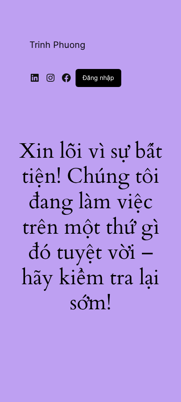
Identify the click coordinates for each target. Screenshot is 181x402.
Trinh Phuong (57, 45)
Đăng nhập (98, 77)
